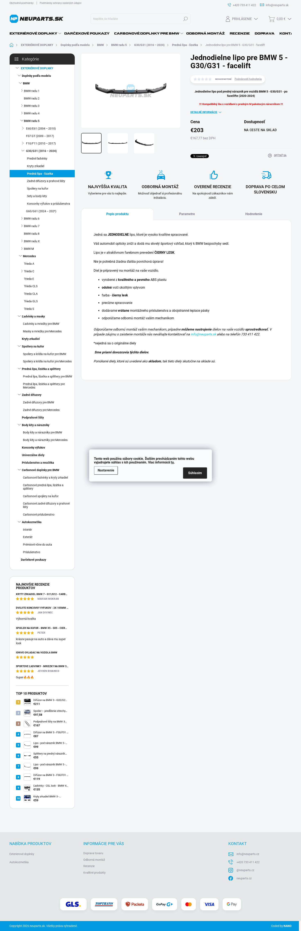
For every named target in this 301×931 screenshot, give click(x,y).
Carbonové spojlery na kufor (41, 496)
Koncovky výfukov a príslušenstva (48, 203)
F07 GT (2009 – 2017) (40, 136)
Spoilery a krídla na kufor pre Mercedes (47, 361)
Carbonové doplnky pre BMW (40, 470)
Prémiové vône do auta (37, 544)
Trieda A (29, 263)
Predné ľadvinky (37, 158)
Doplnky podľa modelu (36, 75)
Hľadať (185, 18)
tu (172, 462)
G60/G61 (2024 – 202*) (41, 211)
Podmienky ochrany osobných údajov (60, 3)
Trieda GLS (31, 301)
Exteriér (28, 537)
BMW (26, 83)
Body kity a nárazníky (35, 425)
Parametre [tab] (187, 214)
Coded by (281, 926)
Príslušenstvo (31, 552)
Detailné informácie (203, 112)
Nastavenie (106, 470)
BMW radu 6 (32, 218)
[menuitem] (35, 33)
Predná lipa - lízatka (40, 173)
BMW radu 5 (32, 121)
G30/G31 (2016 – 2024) (41, 151)
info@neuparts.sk (203, 334)
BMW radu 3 (32, 105)
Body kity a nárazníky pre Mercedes (45, 440)
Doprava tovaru (93, 853)
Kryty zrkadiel (35, 166)
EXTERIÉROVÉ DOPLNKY (37, 68)
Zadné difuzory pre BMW (38, 402)
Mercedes (29, 256)
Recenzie (89, 866)
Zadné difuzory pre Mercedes (41, 410)
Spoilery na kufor (37, 188)
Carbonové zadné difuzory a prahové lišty (46, 505)
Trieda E (29, 278)
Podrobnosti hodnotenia (248, 79)
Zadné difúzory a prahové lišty (46, 181)
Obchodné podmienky (21, 3)
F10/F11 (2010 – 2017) (41, 143)
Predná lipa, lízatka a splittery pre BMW (47, 376)
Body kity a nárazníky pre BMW (42, 432)
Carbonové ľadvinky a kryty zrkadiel (45, 477)
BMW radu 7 (32, 226)
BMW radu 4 (32, 113)
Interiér (27, 529)
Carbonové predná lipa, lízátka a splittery (43, 486)
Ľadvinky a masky (33, 316)
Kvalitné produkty (94, 872)
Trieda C (29, 271)
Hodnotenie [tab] (253, 214)
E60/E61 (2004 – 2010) (41, 128)
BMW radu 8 (32, 233)
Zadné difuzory (31, 394)
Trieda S (29, 308)
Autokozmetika (32, 522)
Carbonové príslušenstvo (38, 514)
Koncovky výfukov (33, 447)
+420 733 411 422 (248, 862)
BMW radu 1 (32, 91)
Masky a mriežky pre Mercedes (42, 331)
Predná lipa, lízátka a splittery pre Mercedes (44, 385)
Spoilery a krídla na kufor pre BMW (44, 354)
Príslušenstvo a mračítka (38, 462)
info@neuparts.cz (247, 854)
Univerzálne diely (33, 455)
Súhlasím (195, 473)
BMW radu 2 (32, 98)
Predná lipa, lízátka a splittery (41, 369)
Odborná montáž (94, 859)
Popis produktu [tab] (117, 214)
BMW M (29, 248)
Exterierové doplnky (21, 854)
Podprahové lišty (33, 417)
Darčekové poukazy (33, 559)
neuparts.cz (244, 878)
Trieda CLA (31, 293)
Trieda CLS (30, 286)
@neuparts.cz (245, 870)
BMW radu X (32, 241)
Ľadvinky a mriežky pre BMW (41, 323)
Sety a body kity (37, 196)
